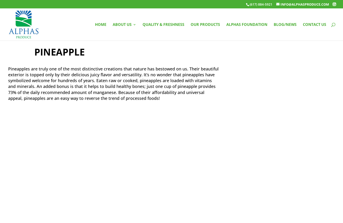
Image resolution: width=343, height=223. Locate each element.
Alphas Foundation (246, 25)
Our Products (205, 25)
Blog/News (285, 25)
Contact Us (314, 25)
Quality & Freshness (163, 25)
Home (100, 25)
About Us (122, 25)
